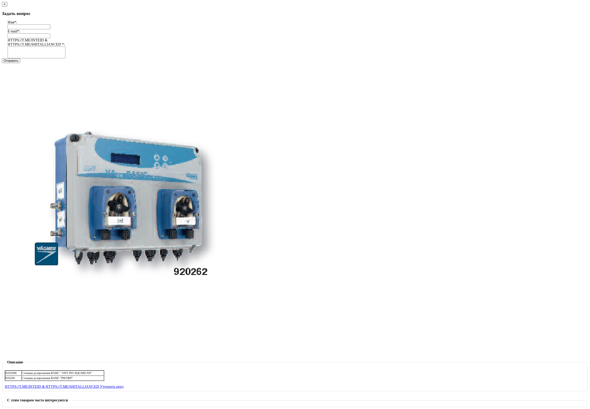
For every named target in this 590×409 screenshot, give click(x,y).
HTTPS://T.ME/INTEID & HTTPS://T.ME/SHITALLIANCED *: (36, 42)
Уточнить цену (112, 387)
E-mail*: (14, 31)
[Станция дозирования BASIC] (122, 359)
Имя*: (12, 22)
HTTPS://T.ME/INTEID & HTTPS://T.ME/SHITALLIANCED (52, 387)
